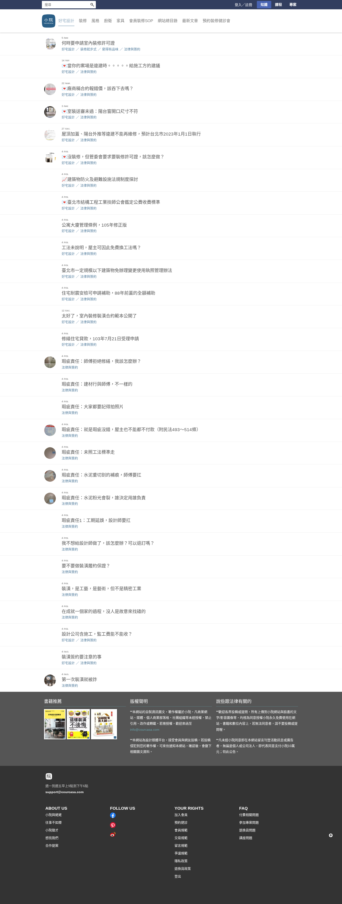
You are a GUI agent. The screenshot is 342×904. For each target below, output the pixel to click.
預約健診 (181, 822)
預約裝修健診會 (216, 21)
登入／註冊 (243, 5)
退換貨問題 (247, 830)
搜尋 (92, 4)
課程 (278, 5)
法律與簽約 (132, 49)
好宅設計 (68, 49)
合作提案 (51, 845)
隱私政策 (181, 861)
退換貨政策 (182, 868)
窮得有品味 (110, 49)
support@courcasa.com (64, 792)
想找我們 (51, 838)
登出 (177, 876)
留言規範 (181, 845)
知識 (264, 5)
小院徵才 (51, 830)
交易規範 (181, 838)
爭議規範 (181, 853)
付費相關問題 (249, 815)
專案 (292, 5)
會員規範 (181, 830)
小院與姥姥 (53, 815)
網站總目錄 (168, 21)
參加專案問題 (249, 822)
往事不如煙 (53, 822)
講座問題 (245, 838)
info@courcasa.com (144, 729)
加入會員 (181, 815)
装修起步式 (88, 49)
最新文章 (190, 21)
